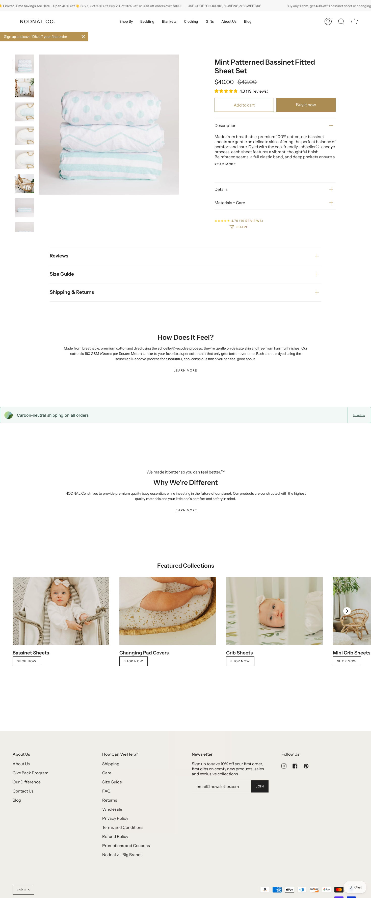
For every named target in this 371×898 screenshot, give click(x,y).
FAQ (106, 791)
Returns (109, 800)
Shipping (110, 763)
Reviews (59, 256)
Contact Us (23, 791)
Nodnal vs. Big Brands (122, 854)
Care (106, 772)
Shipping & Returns (72, 292)
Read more (225, 164)
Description (225, 125)
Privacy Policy (115, 818)
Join (260, 786)
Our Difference (27, 781)
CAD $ (21, 889)
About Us (21, 763)
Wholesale (112, 809)
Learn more (185, 370)
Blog (17, 800)
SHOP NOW (240, 661)
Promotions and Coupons (126, 845)
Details (221, 189)
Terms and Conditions (122, 827)
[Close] (83, 36)
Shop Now (27, 661)
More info (359, 415)
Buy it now (306, 104)
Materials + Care (230, 202)
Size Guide (62, 274)
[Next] (347, 611)
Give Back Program (30, 772)
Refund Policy (115, 836)
